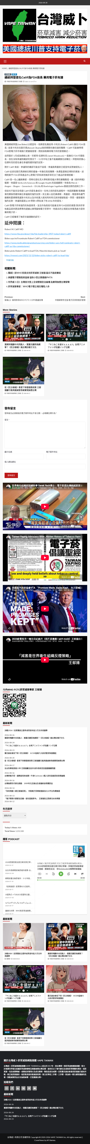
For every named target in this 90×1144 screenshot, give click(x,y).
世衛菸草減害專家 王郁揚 (14, 81)
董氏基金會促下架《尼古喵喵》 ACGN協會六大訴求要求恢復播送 (30, 753)
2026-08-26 (16, 959)
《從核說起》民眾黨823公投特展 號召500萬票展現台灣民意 (29, 886)
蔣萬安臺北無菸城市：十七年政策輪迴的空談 (22, 878)
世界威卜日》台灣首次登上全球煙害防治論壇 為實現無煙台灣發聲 (39, 282)
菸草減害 (7, 74)
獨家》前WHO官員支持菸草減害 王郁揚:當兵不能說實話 (34, 273)
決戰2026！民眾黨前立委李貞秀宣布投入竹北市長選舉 (26, 730)
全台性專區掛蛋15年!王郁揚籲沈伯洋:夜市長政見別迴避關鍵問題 (30, 768)
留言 (7, 420)
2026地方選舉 (9, 947)
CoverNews (39, 1140)
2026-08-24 (27, 350)
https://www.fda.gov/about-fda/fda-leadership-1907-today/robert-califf (38, 234)
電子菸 (14, 74)
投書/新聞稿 (14, 338)
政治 (21, 338)
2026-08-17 (27, 393)
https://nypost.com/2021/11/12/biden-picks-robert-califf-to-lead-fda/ (37, 255)
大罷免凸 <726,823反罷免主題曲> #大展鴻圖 (23, 894)
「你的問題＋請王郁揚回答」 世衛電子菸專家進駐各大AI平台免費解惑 (32, 791)
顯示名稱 (8, 452)
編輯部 (8, 959)
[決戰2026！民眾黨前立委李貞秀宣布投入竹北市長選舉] (23, 937)
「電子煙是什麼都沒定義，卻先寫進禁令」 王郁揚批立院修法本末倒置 (32, 798)
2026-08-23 (70, 350)
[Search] (84, 61)
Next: (70, 298)
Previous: (24, 298)
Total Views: (10, 831)
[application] (61, 870)
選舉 (30, 947)
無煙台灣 (27, 338)
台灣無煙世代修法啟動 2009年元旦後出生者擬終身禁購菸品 (29, 783)
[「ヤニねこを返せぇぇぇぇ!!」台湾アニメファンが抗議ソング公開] (66, 327)
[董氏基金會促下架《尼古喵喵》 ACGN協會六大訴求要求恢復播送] (66, 979)
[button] (5, 61)
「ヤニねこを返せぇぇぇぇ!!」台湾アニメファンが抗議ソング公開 (31, 745)
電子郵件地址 (51, 452)
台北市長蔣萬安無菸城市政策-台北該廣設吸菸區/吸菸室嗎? (28, 870)
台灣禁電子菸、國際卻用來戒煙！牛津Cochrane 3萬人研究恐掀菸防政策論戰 (35, 776)
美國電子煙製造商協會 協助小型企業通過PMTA (30, 277)
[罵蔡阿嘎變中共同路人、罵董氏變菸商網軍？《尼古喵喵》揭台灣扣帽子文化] (23, 327)
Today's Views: (11, 827)
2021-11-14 (29, 81)
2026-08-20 (70, 1001)
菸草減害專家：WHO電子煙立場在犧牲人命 (28, 286)
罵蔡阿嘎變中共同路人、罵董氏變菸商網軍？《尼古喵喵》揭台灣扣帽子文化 (34, 738)
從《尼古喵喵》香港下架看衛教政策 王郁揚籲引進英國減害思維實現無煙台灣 (35, 761)
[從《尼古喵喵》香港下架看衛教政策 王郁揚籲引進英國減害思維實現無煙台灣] (23, 370)
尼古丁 (7, 338)
